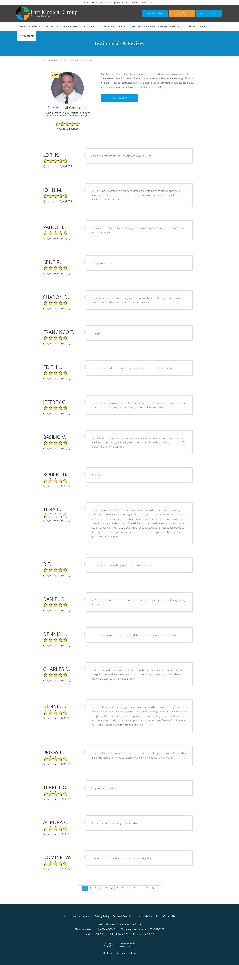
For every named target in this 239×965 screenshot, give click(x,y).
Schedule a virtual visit (142, 2)
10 (134, 888)
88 (153, 888)
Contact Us (169, 916)
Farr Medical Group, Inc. (54, 60)
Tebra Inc (86, 916)
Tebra (133, 953)
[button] (182, 13)
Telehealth (106, 2)
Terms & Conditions (123, 916)
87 (146, 888)
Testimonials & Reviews (81, 60)
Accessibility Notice (148, 916)
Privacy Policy (102, 916)
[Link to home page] (42, 13)
